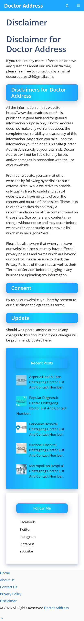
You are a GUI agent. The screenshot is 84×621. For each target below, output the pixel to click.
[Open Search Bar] (67, 5)
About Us (7, 579)
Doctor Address (23, 5)
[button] (1, 618)
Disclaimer (8, 600)
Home (5, 573)
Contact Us (8, 586)
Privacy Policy (10, 593)
